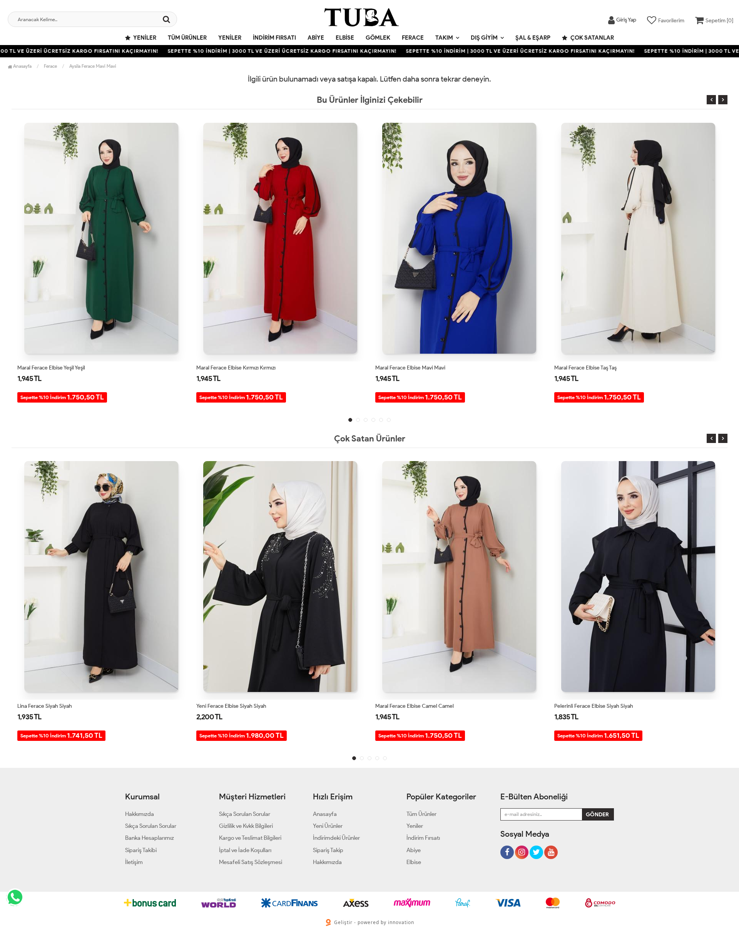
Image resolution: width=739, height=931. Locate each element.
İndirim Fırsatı (274, 37)
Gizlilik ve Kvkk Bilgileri (246, 825)
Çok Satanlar (591, 37)
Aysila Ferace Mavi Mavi (92, 66)
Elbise (345, 37)
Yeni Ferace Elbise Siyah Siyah (52, 706)
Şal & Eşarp (532, 37)
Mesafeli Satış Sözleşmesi (250, 862)
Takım (444, 37)
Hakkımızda (139, 814)
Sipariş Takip (328, 850)
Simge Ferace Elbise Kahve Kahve (594, 706)
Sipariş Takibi (141, 850)
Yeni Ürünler (328, 825)
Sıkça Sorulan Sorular (150, 825)
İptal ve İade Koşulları (245, 850)
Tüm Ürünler (187, 37)
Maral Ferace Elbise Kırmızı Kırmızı (57, 367)
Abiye (316, 37)
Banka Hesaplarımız (149, 837)
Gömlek (378, 37)
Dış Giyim (484, 37)
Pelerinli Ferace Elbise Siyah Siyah (414, 706)
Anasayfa (22, 66)
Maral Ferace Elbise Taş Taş (406, 367)
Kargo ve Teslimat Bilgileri (250, 837)
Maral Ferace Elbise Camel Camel (593, 367)
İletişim (134, 862)
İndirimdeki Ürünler (336, 837)
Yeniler (144, 37)
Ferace (413, 37)
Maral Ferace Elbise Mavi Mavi (231, 367)
